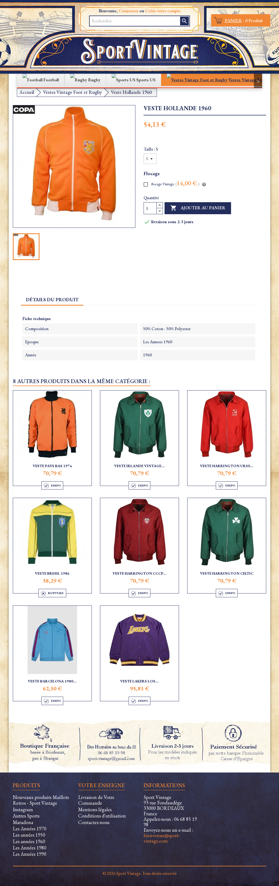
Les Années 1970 (29, 828)
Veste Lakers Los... (139, 681)
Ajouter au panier (197, 208)
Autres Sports (26, 816)
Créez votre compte (162, 11)
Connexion (128, 11)
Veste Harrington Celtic (226, 573)
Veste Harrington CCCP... (139, 573)
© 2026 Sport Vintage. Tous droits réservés (140, 873)
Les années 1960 (29, 841)
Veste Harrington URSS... (226, 465)
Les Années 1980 (29, 848)
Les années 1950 (29, 835)
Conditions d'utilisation (102, 816)
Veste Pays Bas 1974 (52, 465)
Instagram (23, 809)
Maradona (23, 822)
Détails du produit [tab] (52, 299)
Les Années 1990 (29, 854)
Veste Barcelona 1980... (52, 681)
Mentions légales (95, 809)
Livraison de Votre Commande (96, 800)
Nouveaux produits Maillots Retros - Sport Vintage (41, 800)
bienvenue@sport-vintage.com (162, 838)
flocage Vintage (174, 183)
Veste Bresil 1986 (52, 573)
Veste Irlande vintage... (139, 465)
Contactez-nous (94, 822)
